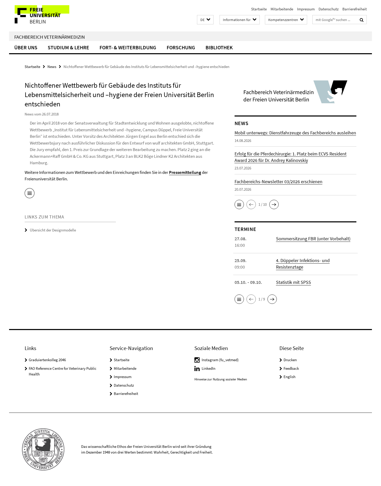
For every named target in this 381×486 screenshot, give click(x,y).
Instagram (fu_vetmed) (220, 359)
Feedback (291, 368)
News (51, 66)
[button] (205, 20)
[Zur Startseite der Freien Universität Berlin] (52, 15)
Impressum (306, 8)
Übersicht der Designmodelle (53, 230)
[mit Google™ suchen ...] (361, 20)
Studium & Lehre (68, 47)
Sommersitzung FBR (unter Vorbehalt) (313, 239)
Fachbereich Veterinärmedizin (49, 37)
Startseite (259, 8)
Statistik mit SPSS (293, 282)
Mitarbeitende (282, 8)
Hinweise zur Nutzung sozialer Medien (220, 379)
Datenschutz (328, 8)
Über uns (25, 47)
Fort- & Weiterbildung (128, 47)
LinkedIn (208, 368)
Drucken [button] (290, 359)
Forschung (181, 47)
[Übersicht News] (29, 194)
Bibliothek (219, 47)
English (289, 376)
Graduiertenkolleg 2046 (47, 359)
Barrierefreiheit (354, 8)
